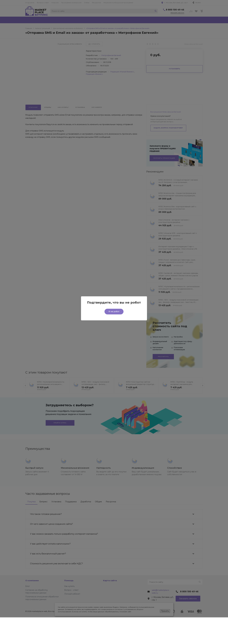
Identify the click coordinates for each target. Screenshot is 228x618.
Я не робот (114, 311)
